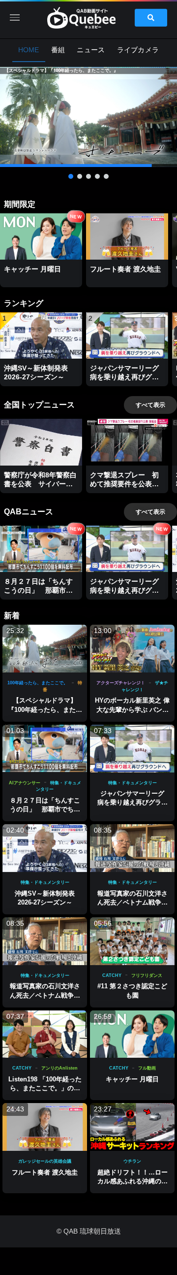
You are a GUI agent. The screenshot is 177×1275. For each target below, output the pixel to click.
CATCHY (111, 975)
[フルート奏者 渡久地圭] (44, 1127)
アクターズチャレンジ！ (120, 682)
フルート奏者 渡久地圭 (45, 1172)
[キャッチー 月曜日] (132, 1034)
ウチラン (132, 1161)
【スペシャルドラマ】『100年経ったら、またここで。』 (45, 709)
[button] (88, 117)
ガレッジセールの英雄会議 (44, 1161)
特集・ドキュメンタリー (132, 782)
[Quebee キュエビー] (88, 17)
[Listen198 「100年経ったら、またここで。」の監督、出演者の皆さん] (44, 1034)
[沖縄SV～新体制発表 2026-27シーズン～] (44, 848)
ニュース (91, 50)
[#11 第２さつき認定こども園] (132, 941)
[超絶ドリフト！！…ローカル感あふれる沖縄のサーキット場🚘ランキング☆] (132, 1127)
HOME (28, 50)
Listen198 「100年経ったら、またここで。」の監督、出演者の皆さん (45, 1088)
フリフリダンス (146, 975)
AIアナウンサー (24, 782)
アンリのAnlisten (59, 1068)
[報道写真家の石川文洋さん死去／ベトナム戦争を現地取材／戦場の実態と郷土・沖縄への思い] (132, 848)
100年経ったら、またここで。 (37, 682)
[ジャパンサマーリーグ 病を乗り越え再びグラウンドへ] (132, 748)
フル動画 (147, 1068)
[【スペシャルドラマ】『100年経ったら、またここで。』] (44, 648)
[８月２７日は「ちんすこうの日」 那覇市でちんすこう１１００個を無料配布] (44, 748)
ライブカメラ (138, 50)
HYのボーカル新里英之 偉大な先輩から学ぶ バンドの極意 (132, 709)
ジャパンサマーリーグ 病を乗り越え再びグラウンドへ (134, 802)
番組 (58, 50)
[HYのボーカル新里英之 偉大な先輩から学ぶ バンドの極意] (132, 648)
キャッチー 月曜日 (132, 1079)
